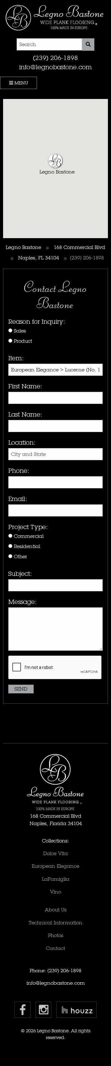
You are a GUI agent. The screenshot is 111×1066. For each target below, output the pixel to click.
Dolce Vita (55, 853)
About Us (56, 910)
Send (20, 689)
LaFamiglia (55, 879)
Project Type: (28, 527)
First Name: (25, 386)
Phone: (18, 470)
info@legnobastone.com (55, 67)
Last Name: (25, 414)
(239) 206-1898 (55, 58)
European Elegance (55, 866)
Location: (21, 442)
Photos (55, 935)
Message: (22, 602)
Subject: (20, 573)
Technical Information (55, 923)
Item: (16, 358)
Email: (17, 499)
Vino (55, 892)
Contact (55, 948)
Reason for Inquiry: (36, 321)
